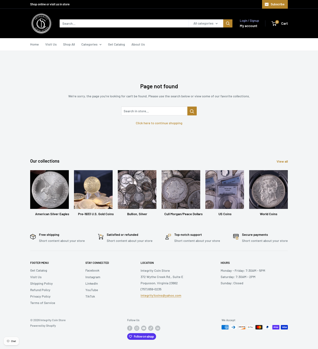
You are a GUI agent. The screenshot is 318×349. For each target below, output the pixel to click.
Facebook (92, 270)
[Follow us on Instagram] (136, 328)
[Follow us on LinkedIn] (157, 328)
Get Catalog (116, 44)
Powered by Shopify (43, 325)
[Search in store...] (192, 111)
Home (34, 44)
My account (248, 26)
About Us (138, 44)
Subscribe (278, 4)
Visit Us (51, 44)
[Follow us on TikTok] (150, 328)
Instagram (92, 277)
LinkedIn (91, 283)
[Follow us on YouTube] (143, 328)
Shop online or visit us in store (50, 4)
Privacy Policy (40, 296)
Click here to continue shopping (159, 123)
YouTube (91, 290)
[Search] (227, 23)
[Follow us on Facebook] (129, 328)
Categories (89, 44)
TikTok (90, 296)
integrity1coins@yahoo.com (161, 295)
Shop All (69, 44)
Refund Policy (40, 290)
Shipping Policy (41, 283)
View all (283, 161)
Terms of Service (42, 303)
